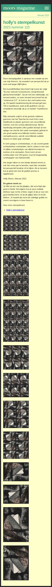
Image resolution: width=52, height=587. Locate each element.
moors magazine (19, 7)
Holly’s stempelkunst (15, 210)
